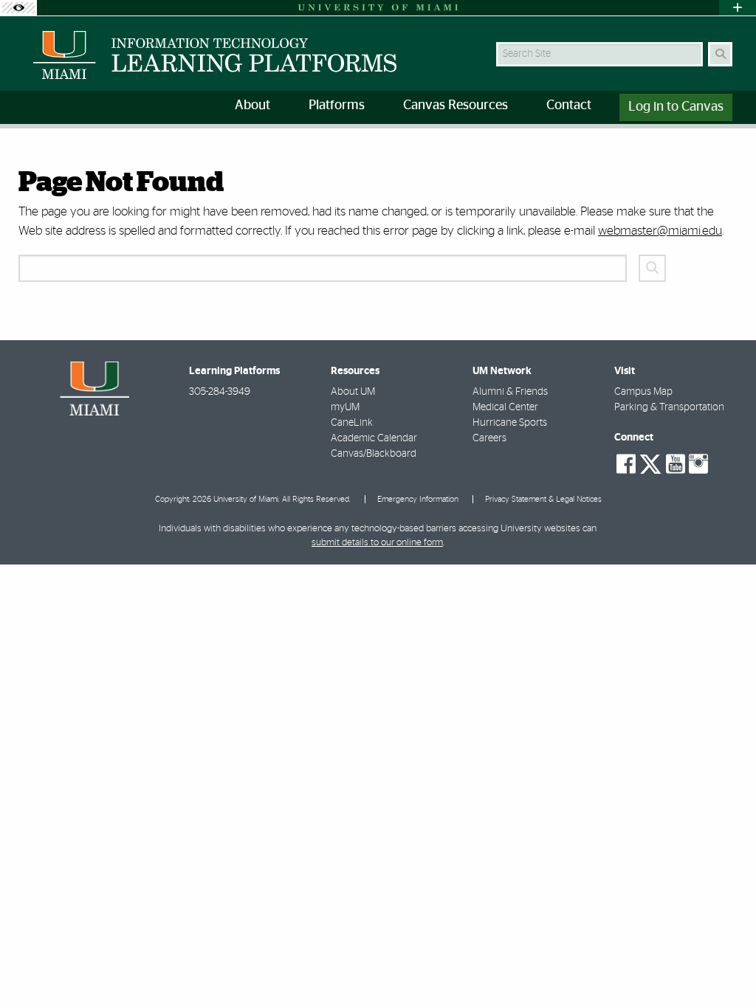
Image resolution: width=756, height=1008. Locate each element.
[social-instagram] (698, 464)
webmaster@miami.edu (660, 230)
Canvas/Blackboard (373, 454)
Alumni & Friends (510, 392)
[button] (723, 966)
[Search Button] (720, 54)
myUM (345, 407)
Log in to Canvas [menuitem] (676, 107)
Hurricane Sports (509, 423)
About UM (353, 392)
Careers (489, 438)
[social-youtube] (675, 464)
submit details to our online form (377, 543)
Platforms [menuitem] (337, 105)
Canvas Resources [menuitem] (455, 105)
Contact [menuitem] (568, 105)
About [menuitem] (252, 105)
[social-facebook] (626, 464)
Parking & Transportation (669, 407)
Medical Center (505, 407)
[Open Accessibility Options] (18, 7)
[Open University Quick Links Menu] (737, 7)
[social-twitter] (650, 462)
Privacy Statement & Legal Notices (543, 499)
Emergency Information (417, 499)
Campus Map (643, 392)
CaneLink (352, 423)
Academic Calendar (374, 438)
